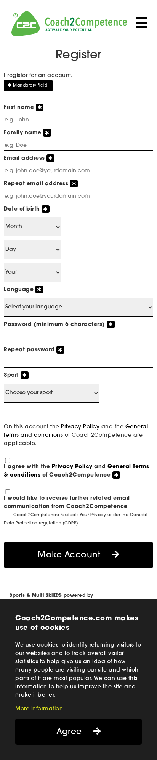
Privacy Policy (80, 427)
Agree (69, 732)
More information (39, 709)
